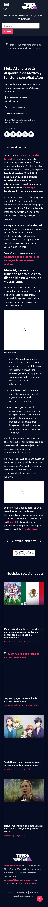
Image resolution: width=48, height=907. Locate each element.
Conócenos (30, 883)
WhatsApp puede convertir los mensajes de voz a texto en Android (21, 260)
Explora (6, 8)
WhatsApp (29, 187)
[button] (7, 134)
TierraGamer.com (13, 865)
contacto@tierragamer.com (18, 879)
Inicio (12, 113)
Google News (29, 529)
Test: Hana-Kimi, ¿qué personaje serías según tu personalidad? (22, 763)
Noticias (22, 113)
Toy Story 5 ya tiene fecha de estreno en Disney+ (20, 700)
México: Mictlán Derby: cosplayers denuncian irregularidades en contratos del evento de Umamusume (23, 633)
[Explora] (6, 4)
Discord (12, 521)
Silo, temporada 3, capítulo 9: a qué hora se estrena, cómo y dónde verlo (24, 828)
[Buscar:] (21, 26)
